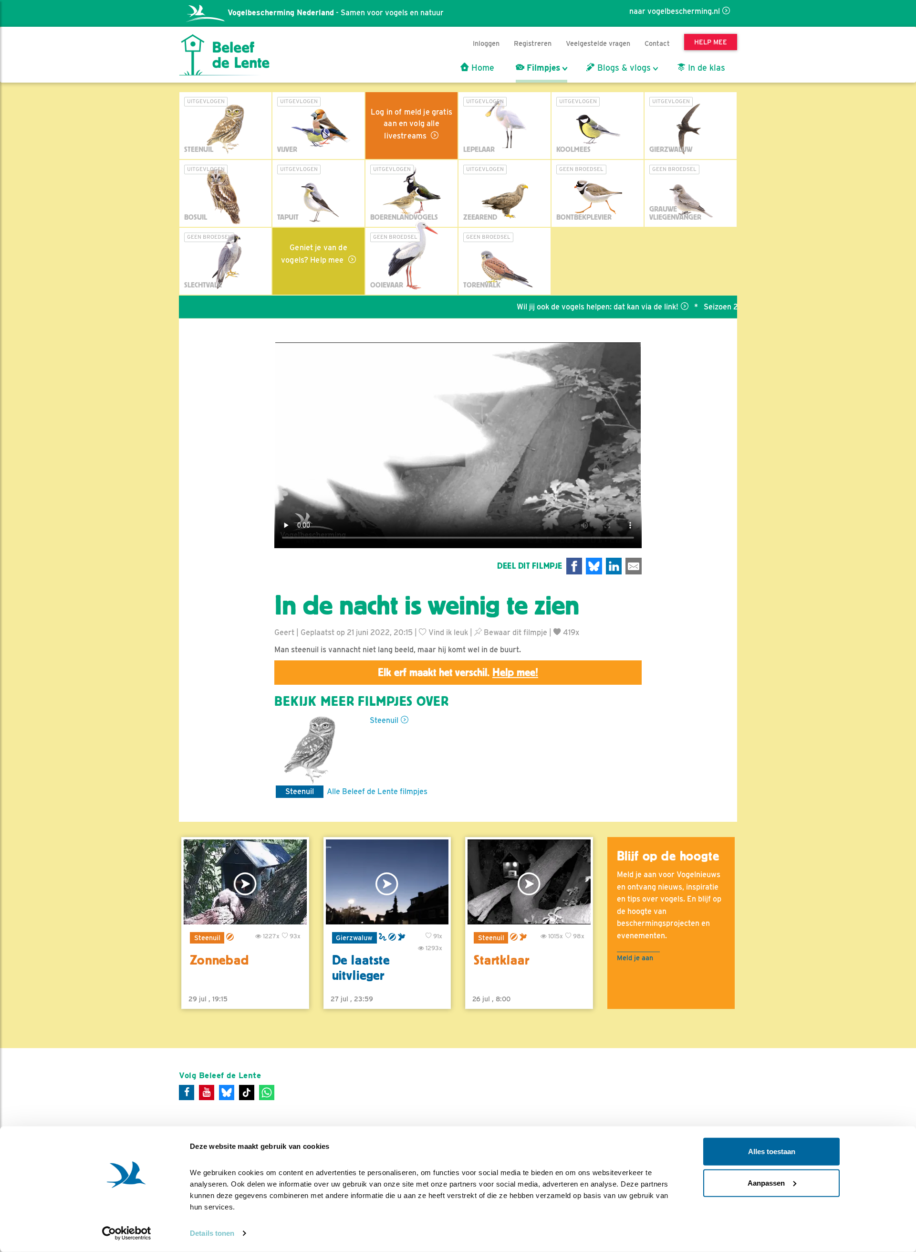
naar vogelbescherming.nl (674, 11)
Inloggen (486, 43)
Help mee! (515, 672)
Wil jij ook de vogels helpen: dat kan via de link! (566, 306)
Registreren (533, 43)
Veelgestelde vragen (598, 43)
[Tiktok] (246, 1092)
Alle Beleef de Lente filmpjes (377, 791)
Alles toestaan (771, 1151)
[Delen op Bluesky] (594, 566)
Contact (657, 43)
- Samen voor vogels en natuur (336, 12)
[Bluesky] (226, 1092)
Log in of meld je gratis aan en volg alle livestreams (411, 123)
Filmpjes (542, 68)
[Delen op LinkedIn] (614, 566)
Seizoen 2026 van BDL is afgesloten (736, 306)
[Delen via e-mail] (633, 566)
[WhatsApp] (266, 1092)
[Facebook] (186, 1092)
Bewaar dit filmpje (514, 632)
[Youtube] (206, 1092)
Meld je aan (635, 958)
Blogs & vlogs (623, 68)
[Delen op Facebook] (574, 566)
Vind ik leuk (447, 632)
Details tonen (212, 1233)
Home (481, 68)
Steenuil (384, 720)
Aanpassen (766, 1182)
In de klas (705, 68)
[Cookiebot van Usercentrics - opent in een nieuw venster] (126, 1233)
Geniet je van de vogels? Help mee (314, 254)
